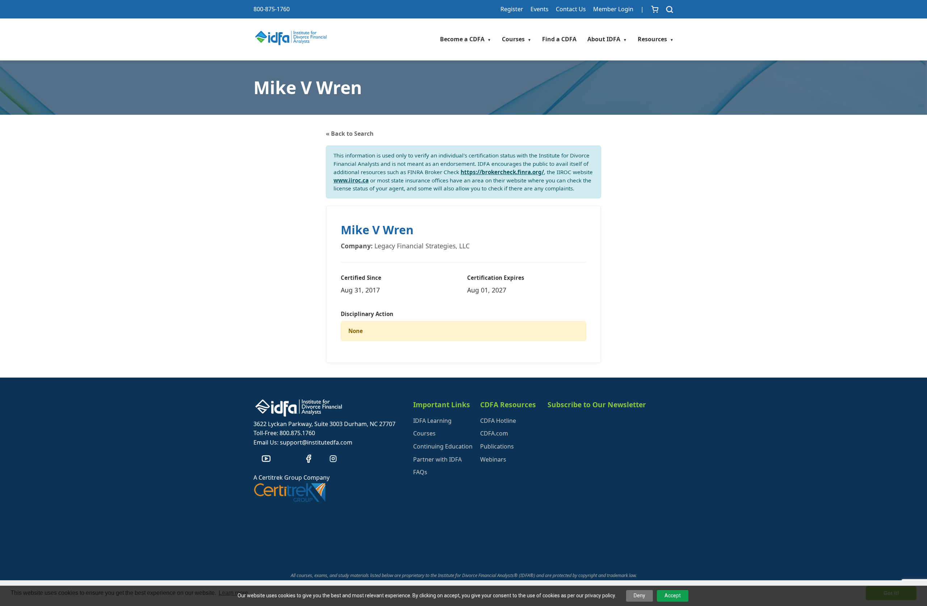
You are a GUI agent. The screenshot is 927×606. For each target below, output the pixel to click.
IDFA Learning (432, 421)
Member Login (613, 9)
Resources (656, 39)
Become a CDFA (465, 39)
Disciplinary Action (367, 313)
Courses (516, 39)
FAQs (420, 472)
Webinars (493, 459)
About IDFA (607, 39)
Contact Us (571, 9)
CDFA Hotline (498, 421)
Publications (497, 446)
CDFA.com (494, 433)
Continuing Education (443, 446)
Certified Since (361, 277)
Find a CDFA (559, 39)
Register (511, 9)
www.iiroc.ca (351, 180)
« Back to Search (350, 134)
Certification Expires (495, 277)
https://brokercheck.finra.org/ (502, 172)
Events (539, 9)
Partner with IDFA (437, 459)
